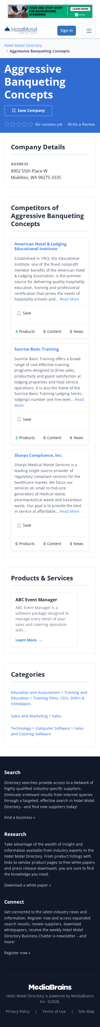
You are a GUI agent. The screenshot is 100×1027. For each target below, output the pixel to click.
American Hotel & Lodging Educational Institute (40, 246)
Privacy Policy (18, 1011)
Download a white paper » (27, 885)
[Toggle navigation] (89, 31)
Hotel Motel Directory (23, 45)
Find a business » (19, 817)
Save (27, 312)
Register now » (17, 952)
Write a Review (81, 124)
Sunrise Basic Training (36, 349)
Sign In (67, 30)
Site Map (86, 1011)
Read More (69, 299)
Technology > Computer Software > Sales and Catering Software (47, 731)
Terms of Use (54, 1011)
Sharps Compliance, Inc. (38, 455)
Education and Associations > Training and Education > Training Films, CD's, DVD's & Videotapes (49, 698)
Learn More (26, 639)
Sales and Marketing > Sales (36, 715)
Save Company (31, 110)
